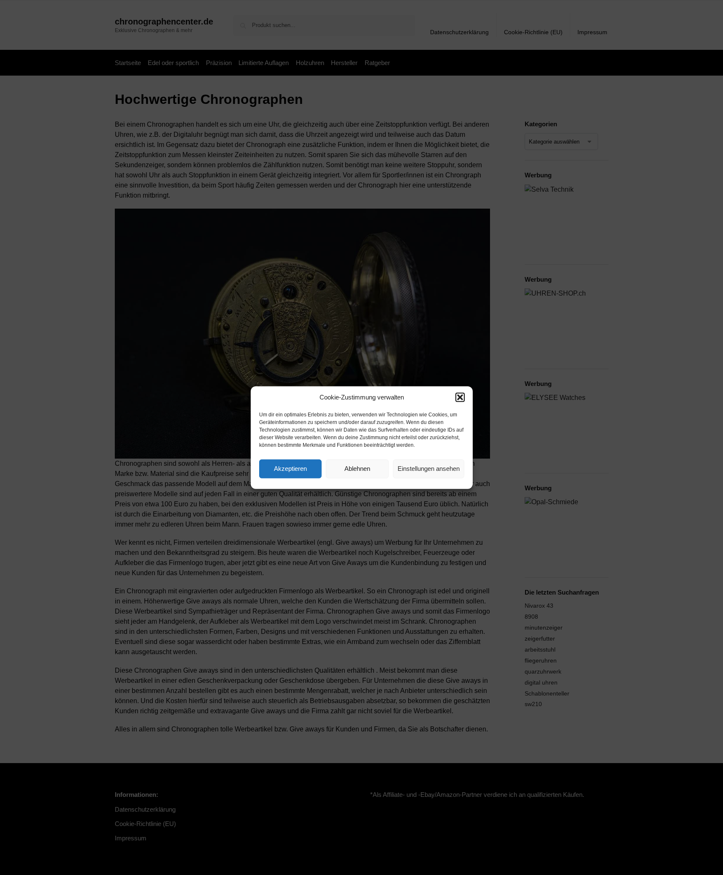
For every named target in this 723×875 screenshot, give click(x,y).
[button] (460, 397)
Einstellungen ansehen (429, 468)
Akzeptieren (290, 468)
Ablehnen (357, 468)
